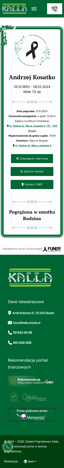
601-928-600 (22, 342)
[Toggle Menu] (34, 8)
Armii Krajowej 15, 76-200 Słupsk (33, 312)
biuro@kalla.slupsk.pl (26, 322)
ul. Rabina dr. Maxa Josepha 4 (33, 145)
